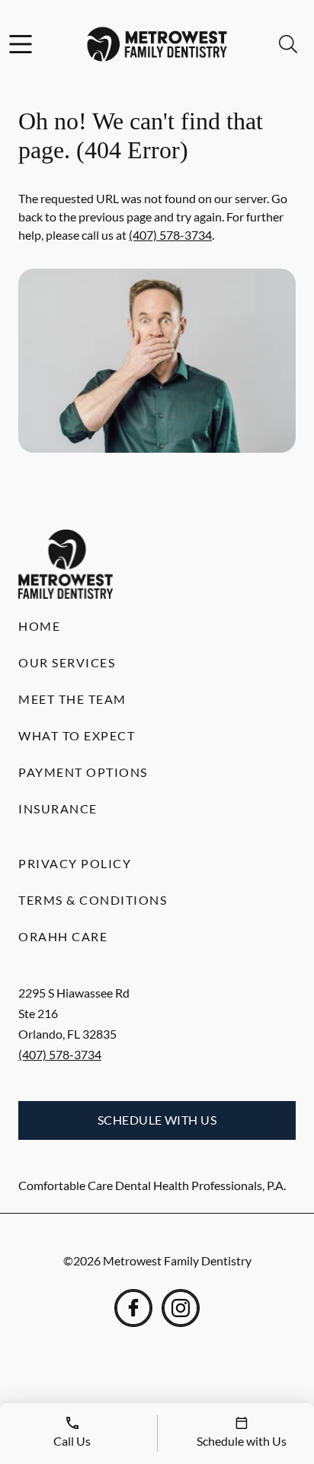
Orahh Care (62, 936)
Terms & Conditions (92, 900)
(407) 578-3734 (170, 235)
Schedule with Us (157, 1119)
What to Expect (76, 735)
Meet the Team (72, 699)
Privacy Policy (74, 863)
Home (39, 626)
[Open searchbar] (288, 44)
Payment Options (83, 772)
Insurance (58, 808)
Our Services (66, 662)
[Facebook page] (133, 1308)
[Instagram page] (181, 1308)
